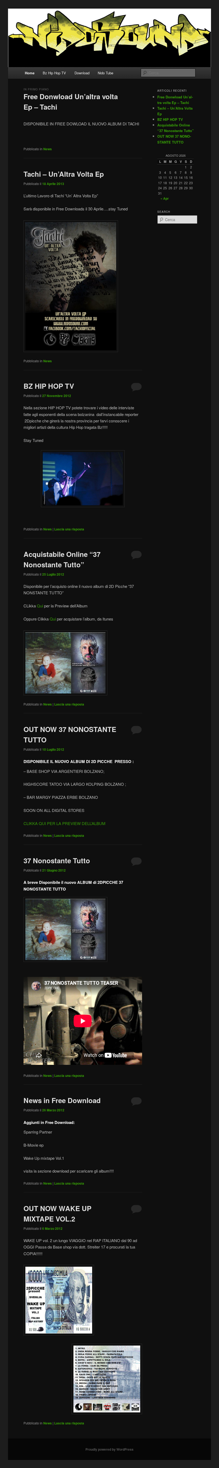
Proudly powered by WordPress (109, 1449)
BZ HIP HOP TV (49, 386)
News (47, 149)
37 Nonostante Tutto (57, 860)
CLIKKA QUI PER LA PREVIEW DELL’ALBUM (64, 823)
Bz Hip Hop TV (54, 72)
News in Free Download (62, 1100)
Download (82, 72)
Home (29, 72)
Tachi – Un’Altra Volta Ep (64, 174)
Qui (40, 605)
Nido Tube (105, 72)
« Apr (165, 198)
